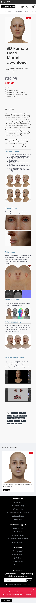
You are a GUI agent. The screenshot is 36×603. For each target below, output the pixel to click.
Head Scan (15, 413)
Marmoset (10, 423)
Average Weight (19, 418)
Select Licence (9, 88)
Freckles (17, 421)
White (15, 415)
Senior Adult (22, 415)
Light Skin (10, 418)
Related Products (9, 447)
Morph (23, 421)
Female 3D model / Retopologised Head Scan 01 (17, 484)
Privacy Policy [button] (27, 594)
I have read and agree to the (19, 584)
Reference (18, 423)
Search (26, 11)
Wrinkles (9, 421)
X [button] (33, 589)
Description (9, 109)
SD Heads (8, 11)
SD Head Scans (18, 11)
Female (9, 415)
